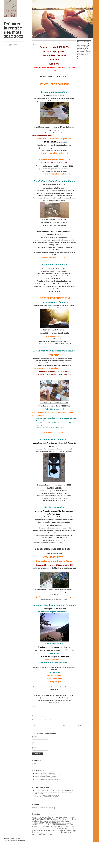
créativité (40, 825)
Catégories (35, 807)
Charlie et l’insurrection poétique (50, 795)
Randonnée (87, 51)
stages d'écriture (81, 54)
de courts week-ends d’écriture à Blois (45, 778)
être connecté (42, 720)
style (57, 832)
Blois (88, 47)
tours (88, 54)
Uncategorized (87, 41)
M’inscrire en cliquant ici (54, 432)
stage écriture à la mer (83, 53)
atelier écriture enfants (63, 823)
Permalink (80, 57)
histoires (50, 827)
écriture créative (47, 834)
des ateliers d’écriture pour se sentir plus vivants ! (48, 775)
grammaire (39, 826)
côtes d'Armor (80, 48)
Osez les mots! (54, 672)
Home (90, 36)
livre (70, 826)
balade (71, 823)
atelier (73, 817)
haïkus (79, 51)
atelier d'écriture (86, 44)
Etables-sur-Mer (81, 50)
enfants (56, 825)
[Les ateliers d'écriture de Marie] (10, 8)
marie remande (13, 44)
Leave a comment (82, 59)
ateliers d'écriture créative (57, 821)
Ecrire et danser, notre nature (40, 726)
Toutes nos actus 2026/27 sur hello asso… (46, 773)
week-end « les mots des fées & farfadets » (46, 776)
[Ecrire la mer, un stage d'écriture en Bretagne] (54, 627)
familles (34, 826)
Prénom (34, 736)
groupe (88, 50)
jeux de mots (59, 827)
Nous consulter (54, 702)
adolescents (36, 817)
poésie (35, 830)
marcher (44, 829)
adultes (48, 817)
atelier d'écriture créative (83, 45)
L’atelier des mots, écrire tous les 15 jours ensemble (77, 726)
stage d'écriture (65, 831)
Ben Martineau (21, 840)
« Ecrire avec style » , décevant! (50, 796)
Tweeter (34, 44)
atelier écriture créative (48, 823)
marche (39, 829)
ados (42, 817)
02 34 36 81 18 (60, 540)
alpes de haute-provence (61, 817)
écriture (36, 834)
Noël (67, 829)
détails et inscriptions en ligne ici (54, 153)
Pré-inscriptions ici (54, 336)
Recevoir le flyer (54, 662)
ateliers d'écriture (81, 47)
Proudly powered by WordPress (12, 838)
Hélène (37, 795)
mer (58, 829)
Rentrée (53, 830)
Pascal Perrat (73, 828)
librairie (66, 826)
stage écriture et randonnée (47, 833)
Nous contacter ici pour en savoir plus (54, 599)
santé (57, 830)
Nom (33, 742)
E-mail (34, 747)
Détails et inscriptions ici (54, 660)
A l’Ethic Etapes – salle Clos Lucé (54, 403)
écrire (86, 48)
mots (82, 51)
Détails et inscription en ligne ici (54, 257)
